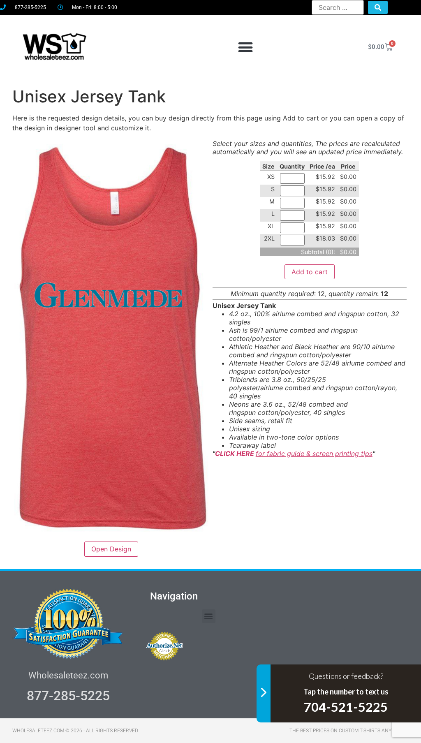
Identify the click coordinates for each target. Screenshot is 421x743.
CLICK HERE (235, 453)
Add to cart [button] (309, 272)
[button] (245, 47)
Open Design (111, 549)
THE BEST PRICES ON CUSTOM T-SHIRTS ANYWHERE (349, 731)
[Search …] (338, 7)
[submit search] (378, 7)
